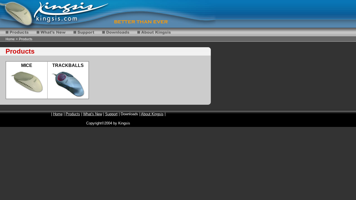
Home (10, 39)
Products (25, 39)
